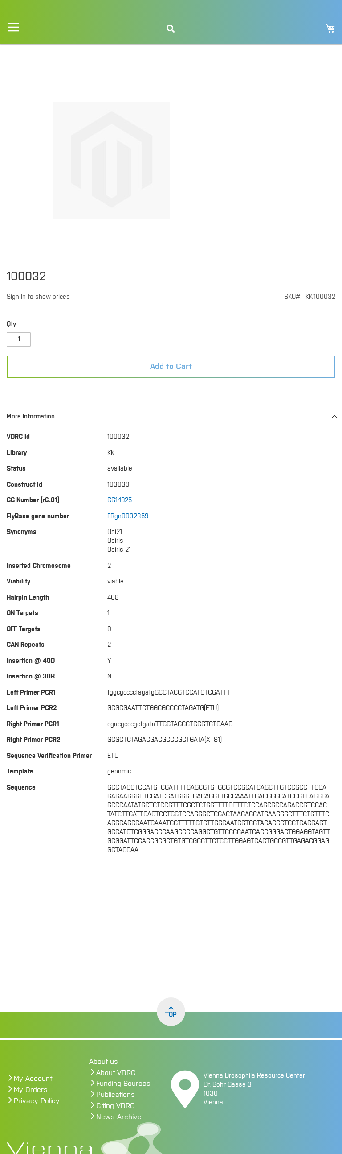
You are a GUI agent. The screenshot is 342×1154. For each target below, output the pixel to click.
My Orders (31, 1089)
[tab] (171, 416)
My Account (33, 1078)
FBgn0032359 (127, 516)
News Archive (119, 1117)
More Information (31, 417)
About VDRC (116, 1072)
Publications (115, 1094)
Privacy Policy (37, 1100)
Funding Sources (123, 1083)
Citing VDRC (115, 1105)
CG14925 (119, 500)
